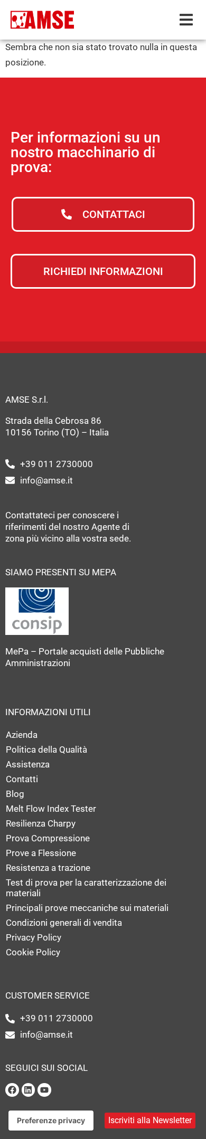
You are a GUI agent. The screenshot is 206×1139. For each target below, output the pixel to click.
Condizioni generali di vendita (64, 922)
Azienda (22, 734)
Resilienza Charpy (41, 823)
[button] (186, 20)
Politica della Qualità (46, 749)
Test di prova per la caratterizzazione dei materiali (86, 887)
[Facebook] (12, 1090)
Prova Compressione (48, 838)
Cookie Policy (33, 952)
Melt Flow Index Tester (51, 808)
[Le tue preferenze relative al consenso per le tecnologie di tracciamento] (50, 1120)
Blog (15, 794)
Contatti (22, 779)
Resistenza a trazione (48, 867)
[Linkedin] (28, 1090)
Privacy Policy (33, 937)
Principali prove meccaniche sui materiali (87, 908)
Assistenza (28, 764)
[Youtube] (44, 1090)
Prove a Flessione (41, 853)
